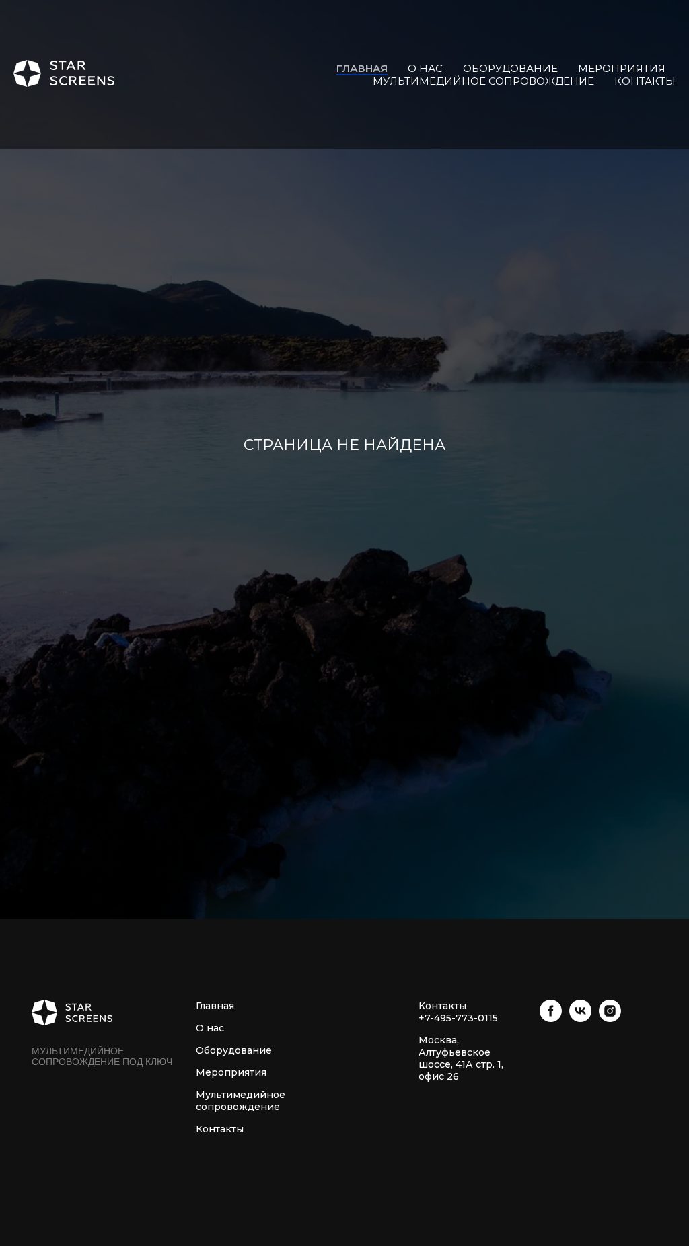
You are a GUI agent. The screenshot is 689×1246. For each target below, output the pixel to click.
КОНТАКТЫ (645, 81)
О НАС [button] (425, 68)
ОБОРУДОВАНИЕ (510, 68)
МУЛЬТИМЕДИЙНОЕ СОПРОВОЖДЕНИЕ (483, 81)
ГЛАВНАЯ (362, 68)
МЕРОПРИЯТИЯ (621, 68)
